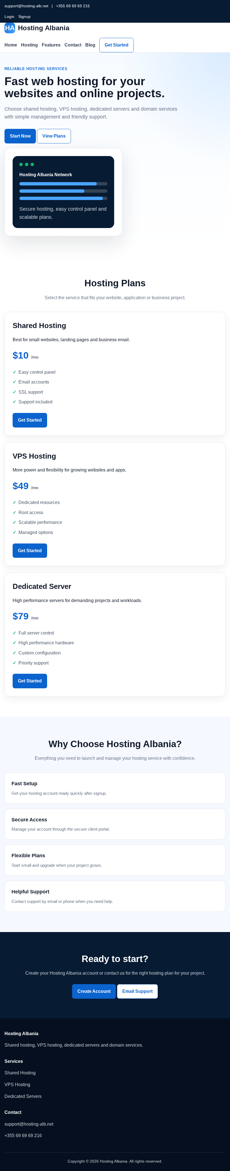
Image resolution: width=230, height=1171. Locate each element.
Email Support (137, 991)
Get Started (116, 45)
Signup (24, 16)
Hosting (29, 45)
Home (10, 45)
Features (51, 45)
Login (9, 16)
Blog (90, 45)
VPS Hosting (17, 1084)
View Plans (54, 136)
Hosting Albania (37, 28)
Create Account (94, 991)
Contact (73, 45)
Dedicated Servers (23, 1096)
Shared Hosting (20, 1072)
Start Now (20, 136)
